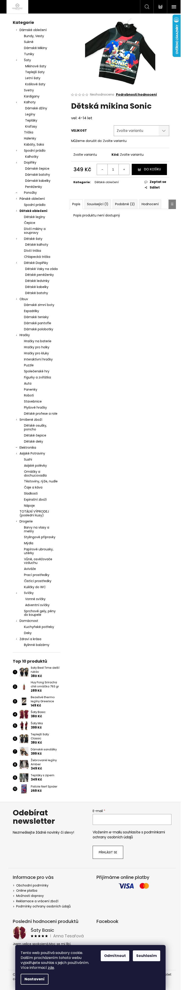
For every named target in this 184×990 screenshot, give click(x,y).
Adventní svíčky (37, 605)
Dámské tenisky (36, 317)
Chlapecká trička (37, 256)
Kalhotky (31, 156)
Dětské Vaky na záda (41, 269)
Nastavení (34, 979)
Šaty (27, 60)
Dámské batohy (37, 174)
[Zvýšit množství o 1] (123, 169)
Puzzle (29, 365)
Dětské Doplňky (36, 263)
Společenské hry (36, 371)
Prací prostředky (36, 575)
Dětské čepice (35, 435)
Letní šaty (32, 78)
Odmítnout (115, 955)
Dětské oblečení (33, 211)
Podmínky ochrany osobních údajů (43, 906)
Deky (28, 633)
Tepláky (31, 120)
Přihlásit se (108, 852)
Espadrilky (31, 311)
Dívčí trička (32, 250)
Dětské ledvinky (37, 281)
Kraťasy (31, 126)
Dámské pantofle (37, 323)
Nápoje (29, 505)
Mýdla (28, 543)
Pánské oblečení (32, 198)
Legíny (30, 114)
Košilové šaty (35, 84)
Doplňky (30, 162)
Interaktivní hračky (38, 359)
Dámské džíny (36, 108)
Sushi (28, 459)
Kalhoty (30, 102)
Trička (28, 132)
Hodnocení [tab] (150, 204)
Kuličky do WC (35, 587)
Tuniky (29, 54)
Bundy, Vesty (34, 36)
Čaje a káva (33, 487)
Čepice (29, 222)
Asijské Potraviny (32, 453)
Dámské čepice (37, 168)
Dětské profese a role (40, 413)
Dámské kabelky (37, 180)
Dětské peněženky (39, 274)
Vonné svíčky (35, 599)
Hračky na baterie (37, 341)
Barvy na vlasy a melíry (36, 529)
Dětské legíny (34, 217)
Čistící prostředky (37, 581)
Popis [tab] (76, 204)
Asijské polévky (35, 465)
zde (51, 967)
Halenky (30, 138)
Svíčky (29, 593)
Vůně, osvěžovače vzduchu (38, 561)
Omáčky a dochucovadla (35, 473)
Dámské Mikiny (35, 48)
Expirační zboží (35, 499)
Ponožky (30, 192)
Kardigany (31, 96)
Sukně (28, 42)
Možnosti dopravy (30, 895)
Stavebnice (33, 401)
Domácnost (29, 621)
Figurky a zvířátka (37, 377)
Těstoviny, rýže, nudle (41, 481)
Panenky (30, 389)
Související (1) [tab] (97, 204)
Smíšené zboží (31, 419)
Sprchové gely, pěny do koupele (40, 613)
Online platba (26, 890)
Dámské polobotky (38, 329)
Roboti (29, 395)
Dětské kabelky (36, 287)
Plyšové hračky (35, 407)
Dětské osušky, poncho (35, 427)
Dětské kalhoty (36, 244)
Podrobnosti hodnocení (136, 94)
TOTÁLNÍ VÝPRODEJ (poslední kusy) (34, 513)
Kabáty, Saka (34, 144)
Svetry (29, 90)
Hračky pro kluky (36, 353)
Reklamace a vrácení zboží (37, 901)
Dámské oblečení (33, 30)
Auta (27, 383)
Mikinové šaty (35, 66)
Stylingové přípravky (39, 537)
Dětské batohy (36, 293)
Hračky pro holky (36, 347)
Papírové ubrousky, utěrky (38, 551)
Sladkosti (31, 493)
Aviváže (30, 569)
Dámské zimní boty (39, 305)
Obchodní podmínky (32, 885)
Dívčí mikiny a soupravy (35, 231)
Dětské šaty (33, 238)
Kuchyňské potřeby (39, 627)
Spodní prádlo (35, 150)
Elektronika (28, 447)
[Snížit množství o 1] (102, 169)
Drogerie (26, 521)
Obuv (24, 299)
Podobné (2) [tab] (125, 204)
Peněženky (33, 186)
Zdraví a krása (30, 639)
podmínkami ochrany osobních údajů (129, 834)
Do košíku (152, 169)
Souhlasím (146, 955)
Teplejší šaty (35, 72)
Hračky (25, 335)
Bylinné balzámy (36, 645)
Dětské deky (33, 441)
